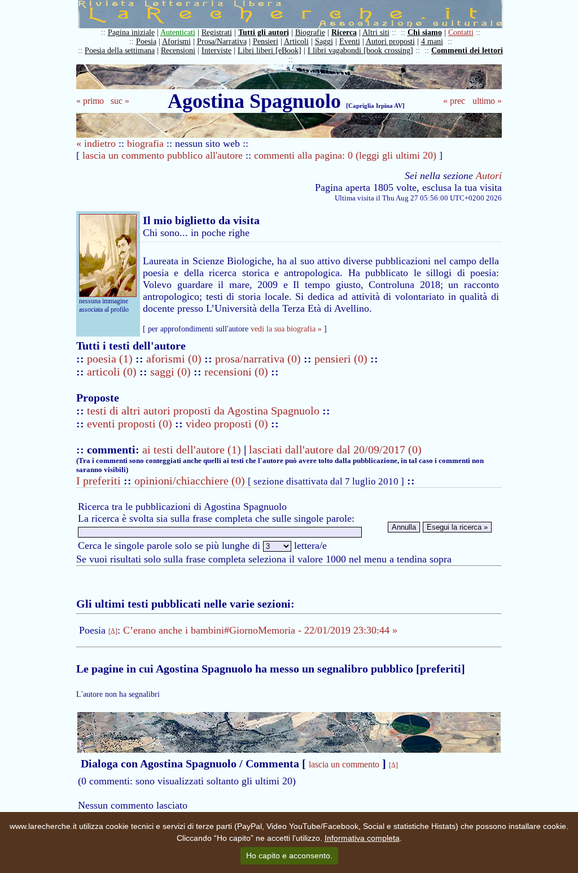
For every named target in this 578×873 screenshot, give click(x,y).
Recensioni (178, 50)
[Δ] (112, 631)
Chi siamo (425, 32)
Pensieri (265, 41)
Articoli (296, 41)
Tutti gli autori (263, 32)
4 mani (432, 41)
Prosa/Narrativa (222, 41)
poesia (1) (111, 358)
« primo (90, 101)
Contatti (461, 32)
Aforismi (176, 41)
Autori (489, 175)
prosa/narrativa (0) (259, 358)
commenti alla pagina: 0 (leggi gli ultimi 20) (345, 155)
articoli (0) (113, 371)
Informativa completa (362, 838)
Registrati (217, 32)
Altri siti (375, 32)
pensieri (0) (342, 358)
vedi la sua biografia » (286, 329)
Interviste (216, 50)
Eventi (349, 41)
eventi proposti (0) (129, 423)
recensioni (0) (236, 371)
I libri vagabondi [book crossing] (360, 50)
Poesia (146, 41)
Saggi (324, 41)
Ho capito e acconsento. (289, 855)
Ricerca (344, 32)
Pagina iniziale (131, 32)
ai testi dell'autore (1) (191, 449)
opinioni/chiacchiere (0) (189, 480)
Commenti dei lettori (467, 50)
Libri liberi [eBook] (269, 50)
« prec (454, 101)
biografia (145, 143)
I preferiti (98, 480)
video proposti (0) (227, 423)
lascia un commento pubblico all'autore (162, 155)
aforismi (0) (175, 358)
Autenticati (177, 32)
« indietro (96, 143)
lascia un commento (344, 764)
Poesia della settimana (120, 50)
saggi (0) (172, 371)
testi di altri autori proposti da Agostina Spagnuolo (203, 410)
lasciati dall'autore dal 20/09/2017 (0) (335, 449)
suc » (120, 101)
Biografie (310, 32)
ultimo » (487, 101)
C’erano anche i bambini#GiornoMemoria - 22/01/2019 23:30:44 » (260, 630)
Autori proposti (390, 41)
